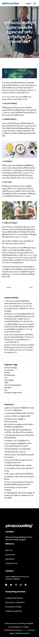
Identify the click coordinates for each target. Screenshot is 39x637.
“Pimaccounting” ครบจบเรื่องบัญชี (17, 449)
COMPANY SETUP (11, 563)
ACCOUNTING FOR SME (13, 607)
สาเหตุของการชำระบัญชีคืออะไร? (16, 440)
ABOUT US (8, 550)
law (5, 390)
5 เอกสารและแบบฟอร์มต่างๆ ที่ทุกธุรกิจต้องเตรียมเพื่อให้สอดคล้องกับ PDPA (18, 483)
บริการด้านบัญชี (14, 269)
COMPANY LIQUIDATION (13, 611)
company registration (13, 392)
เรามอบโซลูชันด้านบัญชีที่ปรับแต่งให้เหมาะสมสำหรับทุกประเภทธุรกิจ (17, 444)
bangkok (7, 387)
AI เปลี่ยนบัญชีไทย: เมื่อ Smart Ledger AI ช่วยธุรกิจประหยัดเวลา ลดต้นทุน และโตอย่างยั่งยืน (19, 495)
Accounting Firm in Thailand (19, 627)
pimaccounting (10, 367)
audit (6, 382)
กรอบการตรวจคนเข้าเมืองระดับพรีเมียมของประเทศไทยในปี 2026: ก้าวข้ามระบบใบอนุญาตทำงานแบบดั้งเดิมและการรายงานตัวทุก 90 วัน (19, 338)
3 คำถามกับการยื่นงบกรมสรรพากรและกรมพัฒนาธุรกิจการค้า (18, 461)
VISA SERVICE (9, 559)
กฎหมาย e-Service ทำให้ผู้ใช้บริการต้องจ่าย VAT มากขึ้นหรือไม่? (19, 409)
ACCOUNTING (10, 555)
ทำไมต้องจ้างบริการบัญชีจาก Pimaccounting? (14, 420)
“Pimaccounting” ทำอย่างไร (15, 452)
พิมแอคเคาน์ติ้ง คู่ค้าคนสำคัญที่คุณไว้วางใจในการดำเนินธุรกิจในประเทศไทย (18, 431)
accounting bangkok (12, 385)
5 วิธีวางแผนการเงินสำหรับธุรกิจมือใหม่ (18, 474)
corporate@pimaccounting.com (17, 577)
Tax (5, 377)
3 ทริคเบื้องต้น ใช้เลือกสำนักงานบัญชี (17, 465)
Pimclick (25, 630)
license (7, 372)
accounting (9, 370)
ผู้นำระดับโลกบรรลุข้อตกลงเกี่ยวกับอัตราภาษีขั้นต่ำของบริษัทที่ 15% (19, 425)
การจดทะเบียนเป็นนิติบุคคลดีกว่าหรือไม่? (19, 413)
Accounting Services (15, 591)
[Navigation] (34, 3)
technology (9, 380)
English (28, 3)
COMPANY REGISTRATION (14, 598)
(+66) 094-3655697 (12, 579)
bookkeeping (9, 375)
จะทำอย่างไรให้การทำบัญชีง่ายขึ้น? (17, 416)
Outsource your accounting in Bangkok (19, 623)
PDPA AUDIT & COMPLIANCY (15, 602)
